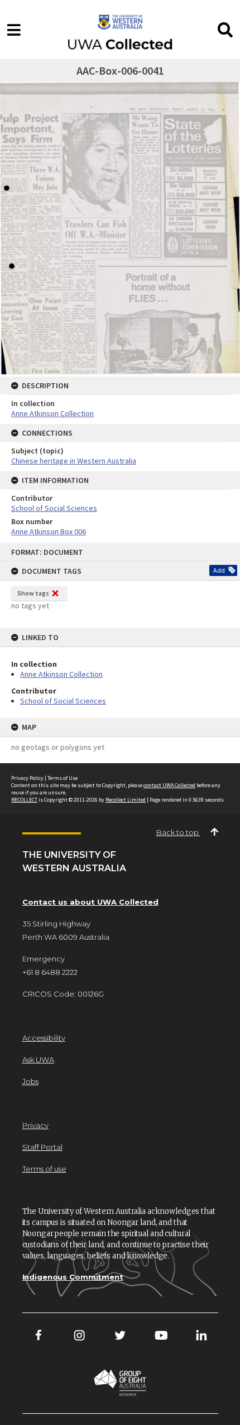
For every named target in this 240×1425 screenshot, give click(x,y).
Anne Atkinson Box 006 (48, 531)
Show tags (33, 593)
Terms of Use (62, 778)
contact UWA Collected (169, 785)
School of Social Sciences (63, 701)
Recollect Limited (125, 799)
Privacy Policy (27, 778)
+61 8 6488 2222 (50, 972)
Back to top (178, 832)
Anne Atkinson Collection (61, 674)
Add (219, 570)
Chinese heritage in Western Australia (73, 461)
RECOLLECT (24, 799)
